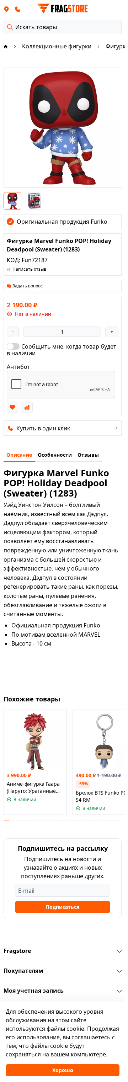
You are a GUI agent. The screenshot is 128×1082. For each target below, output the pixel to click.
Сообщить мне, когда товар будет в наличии (61, 350)
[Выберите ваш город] (6, 9)
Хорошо (62, 1070)
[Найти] (10, 27)
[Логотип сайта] (62, 8)
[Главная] (6, 46)
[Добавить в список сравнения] (26, 407)
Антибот (18, 367)
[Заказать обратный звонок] (18, 9)
